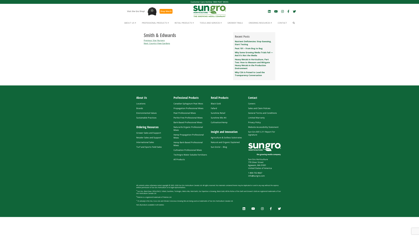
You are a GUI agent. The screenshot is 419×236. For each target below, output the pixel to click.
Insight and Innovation (224, 132)
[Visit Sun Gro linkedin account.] (269, 11)
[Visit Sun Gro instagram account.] (282, 11)
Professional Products (186, 98)
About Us (141, 98)
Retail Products (219, 98)
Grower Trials (235, 23)
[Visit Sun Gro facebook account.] (288, 11)
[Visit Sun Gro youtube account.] (275, 11)
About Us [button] (129, 23)
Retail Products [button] (184, 23)
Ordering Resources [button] (260, 23)
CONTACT (282, 23)
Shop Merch (166, 11)
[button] (294, 23)
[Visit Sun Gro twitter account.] (294, 11)
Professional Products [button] (155, 23)
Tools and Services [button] (210, 23)
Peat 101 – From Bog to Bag (249, 48)
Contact (252, 98)
